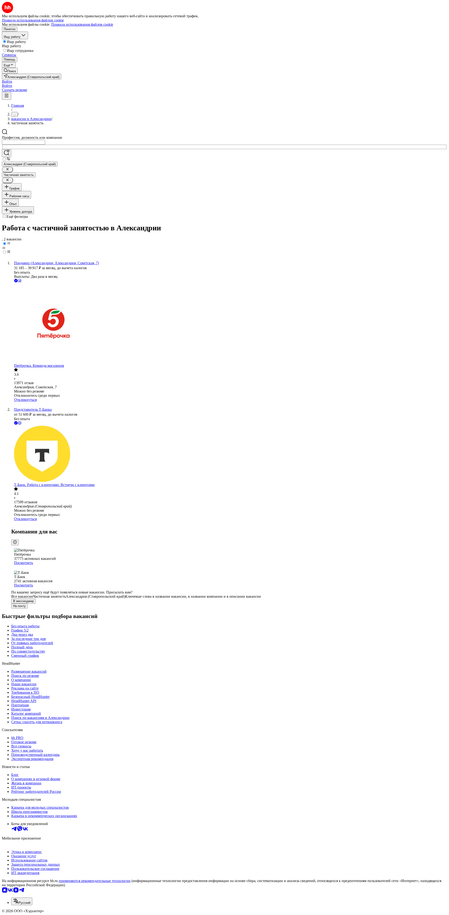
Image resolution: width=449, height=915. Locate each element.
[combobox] (23, 142)
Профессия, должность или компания (32, 137)
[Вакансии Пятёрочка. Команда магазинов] (229, 323)
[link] (10, 71)
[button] (7, 81)
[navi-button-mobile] (6, 96)
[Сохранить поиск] (6, 153)
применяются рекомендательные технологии (94, 881)
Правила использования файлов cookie (82, 24)
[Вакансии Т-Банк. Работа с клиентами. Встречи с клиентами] (229, 454)
